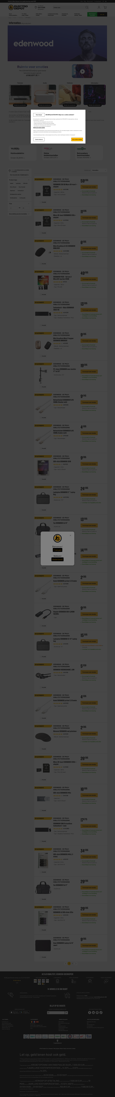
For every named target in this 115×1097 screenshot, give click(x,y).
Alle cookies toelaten (77, 139)
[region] (58, 127)
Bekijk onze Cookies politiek (39, 127)
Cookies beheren (39, 139)
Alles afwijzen (39, 114)
